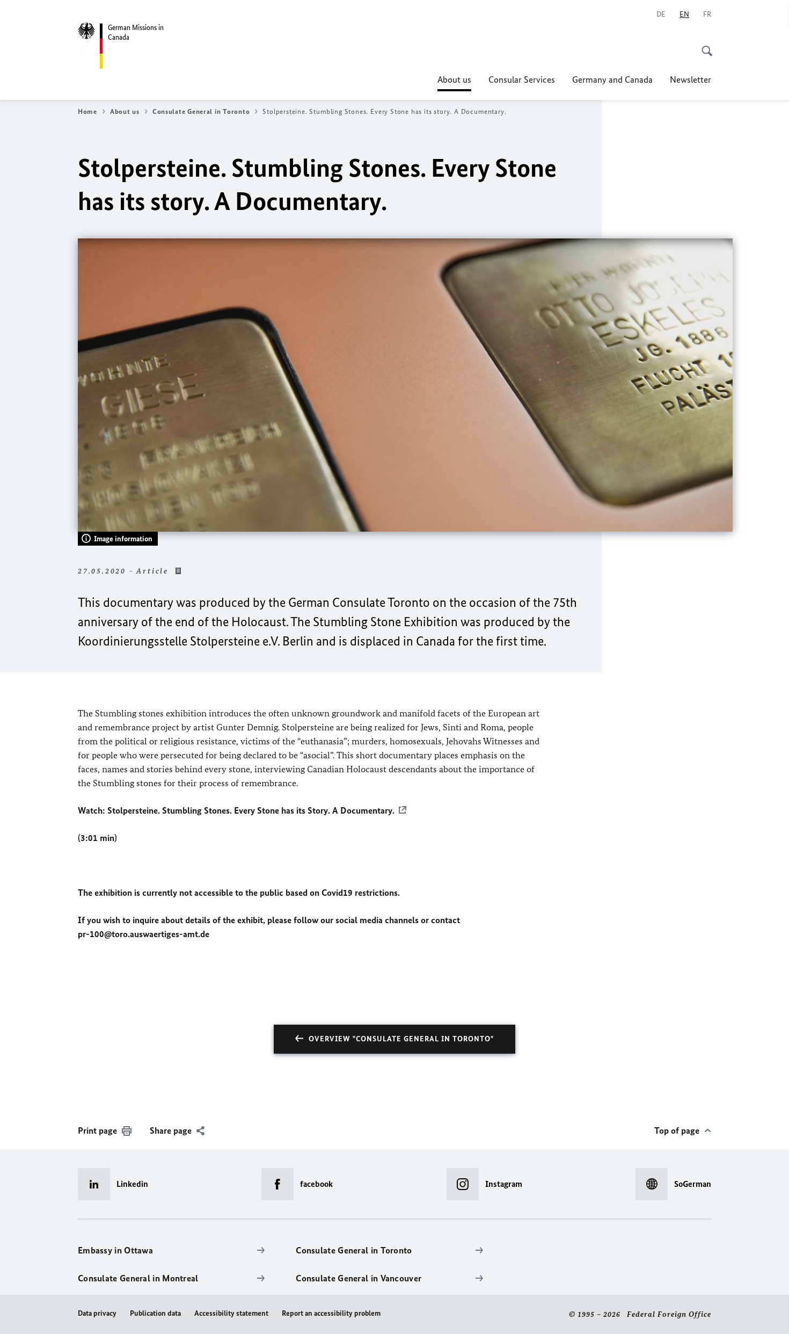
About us (454, 82)
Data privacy (97, 1313)
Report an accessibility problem (331, 1313)
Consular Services (521, 79)
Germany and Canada (612, 79)
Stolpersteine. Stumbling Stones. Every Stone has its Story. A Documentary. (250, 810)
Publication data (155, 1313)
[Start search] (703, 45)
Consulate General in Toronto (201, 111)
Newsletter (690, 79)
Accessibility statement (231, 1313)
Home (87, 111)
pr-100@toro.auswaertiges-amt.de (143, 934)
